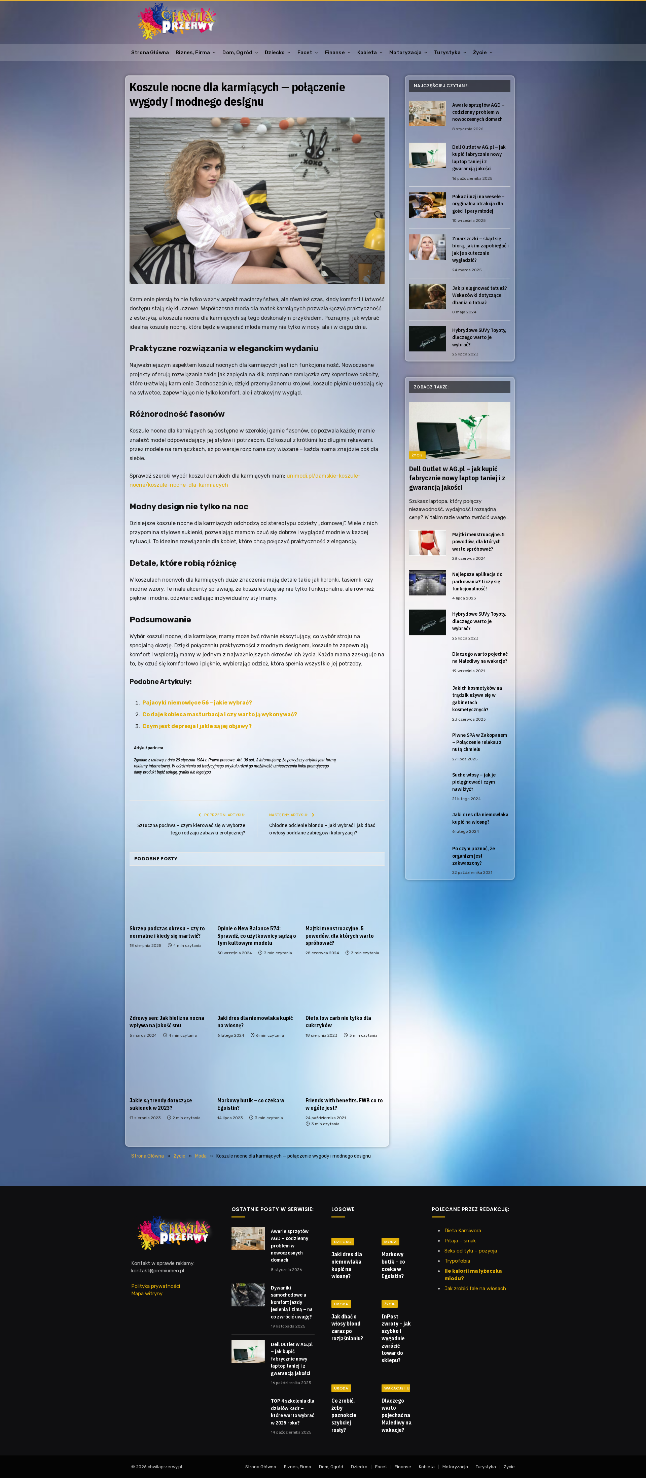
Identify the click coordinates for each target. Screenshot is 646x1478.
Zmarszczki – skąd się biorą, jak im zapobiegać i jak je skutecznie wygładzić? (480, 249)
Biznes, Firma (193, 52)
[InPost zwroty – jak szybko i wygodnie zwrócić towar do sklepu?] (398, 1298)
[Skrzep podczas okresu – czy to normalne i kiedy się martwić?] (169, 897)
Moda (390, 1241)
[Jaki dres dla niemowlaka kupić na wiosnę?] (256, 987)
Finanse (335, 52)
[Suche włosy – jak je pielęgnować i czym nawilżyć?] (427, 783)
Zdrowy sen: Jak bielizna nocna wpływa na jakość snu (167, 1022)
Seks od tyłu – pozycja (470, 1251)
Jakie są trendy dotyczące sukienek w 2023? (161, 1104)
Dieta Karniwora (462, 1231)
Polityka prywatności (155, 1286)
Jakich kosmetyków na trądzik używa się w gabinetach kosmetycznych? (477, 699)
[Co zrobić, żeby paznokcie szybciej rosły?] (348, 1382)
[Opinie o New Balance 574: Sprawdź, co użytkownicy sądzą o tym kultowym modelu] (256, 897)
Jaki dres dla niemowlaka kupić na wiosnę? (255, 1022)
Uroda (341, 1304)
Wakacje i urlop (402, 1388)
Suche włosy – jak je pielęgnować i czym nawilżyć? (474, 781)
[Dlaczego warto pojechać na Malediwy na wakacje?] (427, 662)
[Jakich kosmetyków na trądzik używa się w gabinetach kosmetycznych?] (427, 696)
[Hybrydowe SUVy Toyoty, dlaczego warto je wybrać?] (427, 338)
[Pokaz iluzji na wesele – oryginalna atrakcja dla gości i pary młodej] (427, 205)
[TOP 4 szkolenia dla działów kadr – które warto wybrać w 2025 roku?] (248, 1408)
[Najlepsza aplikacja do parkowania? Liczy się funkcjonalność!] (427, 582)
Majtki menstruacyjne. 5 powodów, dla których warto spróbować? (340, 936)
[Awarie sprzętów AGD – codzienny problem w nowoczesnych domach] (427, 113)
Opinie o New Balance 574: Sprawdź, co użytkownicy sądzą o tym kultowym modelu (256, 936)
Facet (305, 52)
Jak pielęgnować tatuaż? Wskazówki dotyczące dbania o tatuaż (479, 295)
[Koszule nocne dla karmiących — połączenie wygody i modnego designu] (257, 200)
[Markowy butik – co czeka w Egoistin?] (256, 1069)
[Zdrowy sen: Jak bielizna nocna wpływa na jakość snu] (169, 987)
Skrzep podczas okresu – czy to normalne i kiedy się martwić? (167, 932)
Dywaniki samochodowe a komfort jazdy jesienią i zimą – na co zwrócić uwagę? (292, 1302)
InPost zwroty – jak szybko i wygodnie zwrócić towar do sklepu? (396, 1338)
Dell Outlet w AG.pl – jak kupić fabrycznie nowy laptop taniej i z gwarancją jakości (479, 158)
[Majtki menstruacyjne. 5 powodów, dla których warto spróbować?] (345, 897)
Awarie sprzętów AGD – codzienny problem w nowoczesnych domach (478, 112)
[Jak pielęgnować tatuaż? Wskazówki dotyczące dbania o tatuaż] (427, 296)
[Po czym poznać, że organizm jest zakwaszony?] (427, 857)
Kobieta (367, 52)
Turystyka (447, 52)
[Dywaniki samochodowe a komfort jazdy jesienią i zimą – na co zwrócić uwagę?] (248, 1294)
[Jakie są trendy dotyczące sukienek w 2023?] (169, 1069)
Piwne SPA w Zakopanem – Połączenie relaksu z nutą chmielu (479, 742)
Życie (480, 52)
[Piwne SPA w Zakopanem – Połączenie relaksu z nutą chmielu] (427, 743)
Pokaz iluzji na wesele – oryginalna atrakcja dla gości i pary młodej (478, 203)
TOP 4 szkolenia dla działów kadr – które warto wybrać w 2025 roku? (292, 1411)
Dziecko (275, 52)
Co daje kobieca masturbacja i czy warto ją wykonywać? (219, 714)
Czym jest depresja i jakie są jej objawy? (197, 726)
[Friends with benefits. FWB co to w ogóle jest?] (345, 1069)
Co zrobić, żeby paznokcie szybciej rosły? (343, 1415)
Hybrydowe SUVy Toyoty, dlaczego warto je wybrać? (479, 337)
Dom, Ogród (237, 52)
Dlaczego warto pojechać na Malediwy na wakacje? (480, 657)
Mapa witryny (147, 1294)
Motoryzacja (405, 52)
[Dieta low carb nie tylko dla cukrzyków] (345, 987)
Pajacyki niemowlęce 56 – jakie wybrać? (197, 702)
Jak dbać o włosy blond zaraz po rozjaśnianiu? (347, 1327)
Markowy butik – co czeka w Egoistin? (250, 1104)
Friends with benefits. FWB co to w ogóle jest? (344, 1104)
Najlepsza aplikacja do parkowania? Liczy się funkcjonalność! (477, 581)
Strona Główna (150, 52)
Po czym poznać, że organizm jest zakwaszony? (473, 855)
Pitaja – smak (460, 1241)
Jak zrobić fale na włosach (475, 1288)
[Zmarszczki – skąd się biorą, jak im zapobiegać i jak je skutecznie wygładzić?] (427, 247)
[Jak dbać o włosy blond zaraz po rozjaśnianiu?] (348, 1298)
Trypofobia (457, 1261)
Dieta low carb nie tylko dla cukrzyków (338, 1022)
